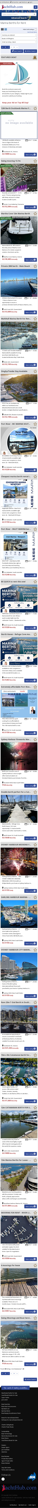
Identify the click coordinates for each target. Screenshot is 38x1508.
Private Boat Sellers (7, 1458)
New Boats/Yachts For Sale (9, 1393)
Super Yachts (5, 1397)
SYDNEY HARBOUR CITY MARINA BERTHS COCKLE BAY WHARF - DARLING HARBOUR (16, 950)
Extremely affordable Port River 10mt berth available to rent (16, 687)
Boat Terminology (7, 1433)
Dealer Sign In (5, 1447)
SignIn (28, 2)
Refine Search (31, 51)
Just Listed (4, 1400)
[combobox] (19, 35)
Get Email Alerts (32, 32)
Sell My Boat (5, 2)
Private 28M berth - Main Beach (15, 266)
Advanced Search (19, 18)
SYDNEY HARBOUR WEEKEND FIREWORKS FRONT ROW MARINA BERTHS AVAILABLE (16, 844)
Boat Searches (6, 1404)
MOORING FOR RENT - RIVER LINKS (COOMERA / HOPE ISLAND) (16, 1213)
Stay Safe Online (6, 1467)
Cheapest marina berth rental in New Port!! (16, 476)
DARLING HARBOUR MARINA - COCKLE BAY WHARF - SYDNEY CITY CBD (16, 897)
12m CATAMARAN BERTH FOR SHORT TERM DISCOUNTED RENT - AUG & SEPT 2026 (16, 1107)
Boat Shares (5, 1438)
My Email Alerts (6, 1411)
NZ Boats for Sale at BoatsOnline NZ (12, 1420)
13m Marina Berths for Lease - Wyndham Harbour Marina (16, 1160)
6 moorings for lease (10, 1265)
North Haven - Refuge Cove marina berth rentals (16, 634)
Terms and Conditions (8, 1470)
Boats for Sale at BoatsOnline (10, 1417)
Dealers (4, 1445)
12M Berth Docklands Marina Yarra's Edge (16, 108)
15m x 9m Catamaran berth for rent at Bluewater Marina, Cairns (16, 1055)
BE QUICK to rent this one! (13, 581)
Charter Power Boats (8, 1427)
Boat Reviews (5, 1456)
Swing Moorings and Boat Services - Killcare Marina (16, 1318)
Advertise (4, 1452)
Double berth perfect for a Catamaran (16, 792)
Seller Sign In (32, 1505)
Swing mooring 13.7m (11, 161)
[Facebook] (3, 1479)
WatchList (24, 2)
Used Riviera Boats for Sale (9, 1440)
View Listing (30, 155)
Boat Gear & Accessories (9, 1406)
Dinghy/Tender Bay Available (14, 371)
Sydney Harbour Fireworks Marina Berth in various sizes (16, 739)
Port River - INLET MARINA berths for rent (16, 529)
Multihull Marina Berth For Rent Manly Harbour (16, 319)
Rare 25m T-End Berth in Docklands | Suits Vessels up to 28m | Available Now (16, 1002)
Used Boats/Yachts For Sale (10, 1395)
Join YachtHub (5, 1449)
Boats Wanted (6, 1463)
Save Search (17, 51)
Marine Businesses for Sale (9, 1436)
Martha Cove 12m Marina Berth (15, 213)
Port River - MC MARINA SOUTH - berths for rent (16, 424)
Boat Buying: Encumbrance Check (11, 1413)
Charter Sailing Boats (8, 1424)
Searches (15, 2)
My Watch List (5, 1408)
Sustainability (5, 1431)
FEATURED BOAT (9, 57)
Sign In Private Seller (7, 1461)
